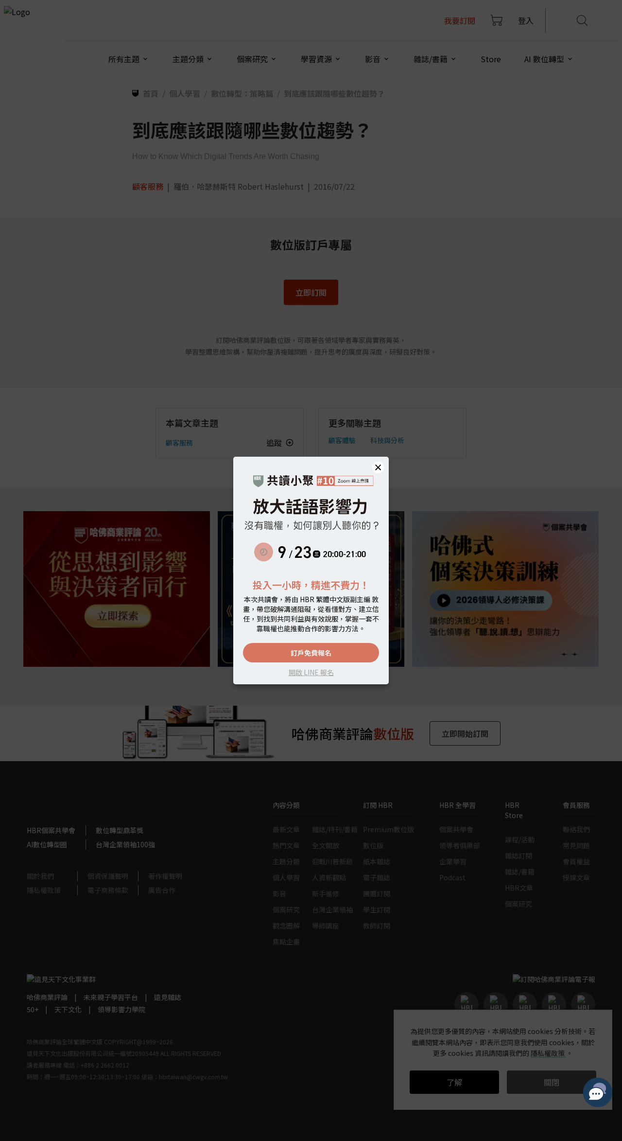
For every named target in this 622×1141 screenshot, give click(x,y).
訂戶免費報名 (311, 653)
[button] (378, 467)
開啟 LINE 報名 (311, 672)
